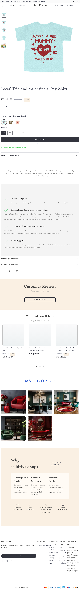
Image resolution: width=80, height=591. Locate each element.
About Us (9, 1)
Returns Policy (53, 552)
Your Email (6, 551)
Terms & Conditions (39, 1)
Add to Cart (40, 140)
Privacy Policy (26, 1)
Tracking (51, 560)
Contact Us (17, 1)
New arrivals (59, 5)
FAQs (50, 563)
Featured (70, 5)
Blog (2, 1)
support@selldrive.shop (44, 545)
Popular (22, 5)
